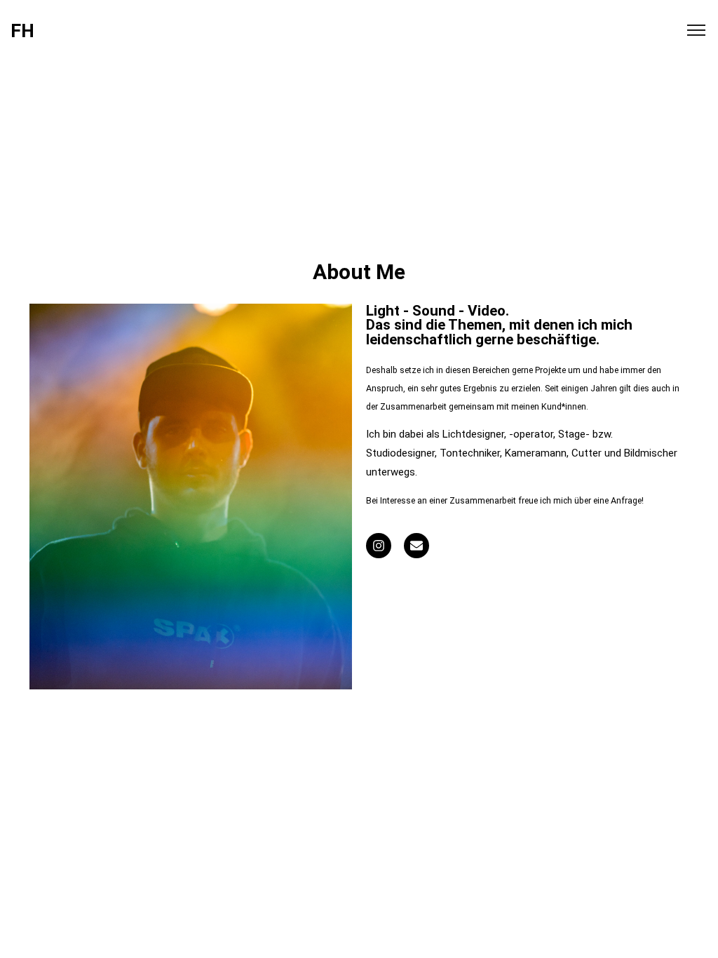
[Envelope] (416, 545)
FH (22, 31)
